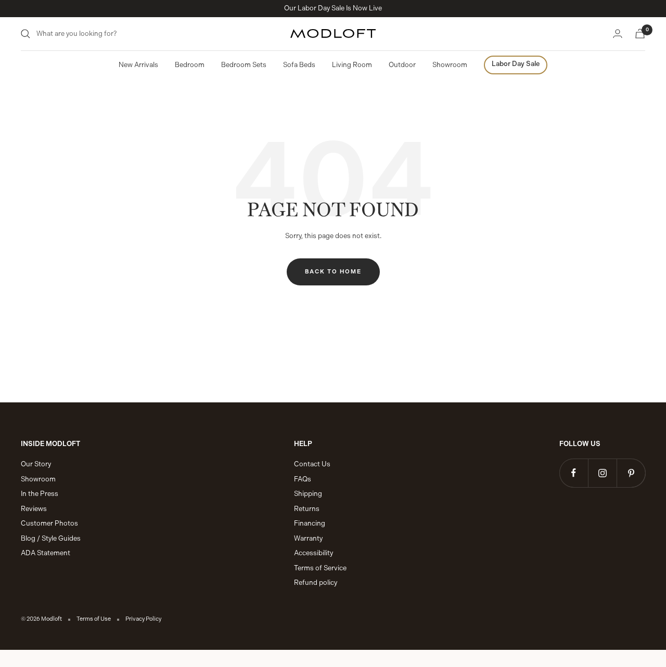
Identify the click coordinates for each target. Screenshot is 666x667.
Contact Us (312, 464)
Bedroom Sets (243, 65)
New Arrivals (138, 65)
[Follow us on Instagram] (602, 473)
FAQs (302, 479)
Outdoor (402, 65)
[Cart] (640, 33)
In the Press (39, 494)
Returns (306, 509)
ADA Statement (45, 553)
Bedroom (189, 65)
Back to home (333, 271)
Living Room (352, 65)
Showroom (449, 65)
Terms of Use (93, 619)
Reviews (34, 509)
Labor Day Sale (516, 64)
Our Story (36, 464)
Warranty (308, 538)
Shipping (308, 494)
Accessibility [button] (313, 553)
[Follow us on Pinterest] (631, 473)
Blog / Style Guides (51, 538)
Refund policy (315, 582)
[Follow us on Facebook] (573, 473)
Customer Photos (49, 523)
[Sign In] (617, 33)
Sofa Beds (299, 65)
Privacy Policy (143, 619)
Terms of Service (320, 568)
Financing (309, 523)
